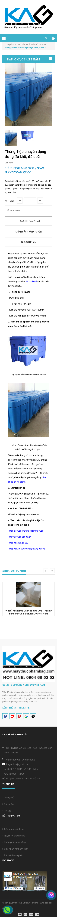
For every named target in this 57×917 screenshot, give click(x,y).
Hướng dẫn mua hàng (14, 842)
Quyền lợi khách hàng (14, 835)
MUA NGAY (14, 210)
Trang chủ (8, 797)
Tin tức (7, 810)
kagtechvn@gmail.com (17, 764)
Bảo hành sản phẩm (13, 855)
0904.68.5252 (26, 168)
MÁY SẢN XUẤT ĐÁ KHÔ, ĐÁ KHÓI (32, 44)
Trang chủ (10, 44)
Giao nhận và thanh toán (15, 849)
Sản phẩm (8, 804)
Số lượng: (10, 201)
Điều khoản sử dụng (13, 829)
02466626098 (13, 759)
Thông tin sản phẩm (28, 221)
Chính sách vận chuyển (29, 231)
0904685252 (28, 759)
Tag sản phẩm (28, 242)
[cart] (53, 38)
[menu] (4, 38)
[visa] (28, 914)
